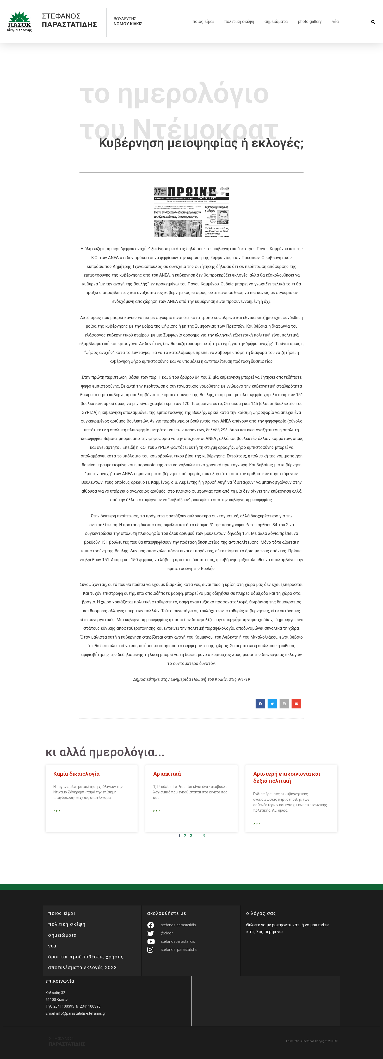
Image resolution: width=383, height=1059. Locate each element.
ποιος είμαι (203, 21)
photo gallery (310, 21)
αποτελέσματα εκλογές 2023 (82, 967)
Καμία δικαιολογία (76, 774)
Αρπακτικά (167, 774)
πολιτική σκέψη (239, 21)
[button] (373, 22)
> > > (56, 811)
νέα (335, 21)
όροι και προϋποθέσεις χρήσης (86, 956)
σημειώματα (276, 21)
